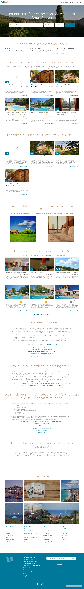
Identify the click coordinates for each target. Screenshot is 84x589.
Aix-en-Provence (10, 526)
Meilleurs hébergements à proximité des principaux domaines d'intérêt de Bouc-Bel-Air (42, 421)
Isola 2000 (65, 533)
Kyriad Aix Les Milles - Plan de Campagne (16, 272)
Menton (26, 528)
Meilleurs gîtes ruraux (42, 430)
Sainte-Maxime (10, 539)
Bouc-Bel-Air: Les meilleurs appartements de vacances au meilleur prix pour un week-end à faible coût (42, 383)
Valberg (8, 533)
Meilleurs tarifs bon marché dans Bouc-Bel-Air (42, 356)
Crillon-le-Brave (10, 535)
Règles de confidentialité (30, 561)
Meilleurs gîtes (42, 425)
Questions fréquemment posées (32, 565)
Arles (63, 531)
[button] (37, 584)
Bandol (64, 528)
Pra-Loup (64, 535)
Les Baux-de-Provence (30, 531)
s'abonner (72, 558)
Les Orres (64, 539)
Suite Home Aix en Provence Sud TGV (40, 112)
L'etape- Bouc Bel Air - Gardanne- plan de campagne (69, 272)
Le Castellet (9, 542)
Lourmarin (46, 539)
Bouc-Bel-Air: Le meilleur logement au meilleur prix (42, 381)
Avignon (64, 526)
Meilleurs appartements (42, 423)
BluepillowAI (26, 576)
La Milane (58, 156)
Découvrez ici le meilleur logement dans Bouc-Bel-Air (42, 344)
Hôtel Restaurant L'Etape (37, 272)
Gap (44, 537)
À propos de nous (28, 559)
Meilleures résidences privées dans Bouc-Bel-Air (42, 351)
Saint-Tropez (27, 526)
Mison (26, 539)
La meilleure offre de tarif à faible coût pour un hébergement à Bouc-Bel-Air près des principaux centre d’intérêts (42, 434)
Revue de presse (27, 567)
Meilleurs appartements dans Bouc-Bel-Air (42, 346)
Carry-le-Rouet (47, 542)
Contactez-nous (27, 574)
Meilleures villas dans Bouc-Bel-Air (42, 355)
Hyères (26, 542)
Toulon (8, 531)
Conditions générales (29, 563)
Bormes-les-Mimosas (68, 542)
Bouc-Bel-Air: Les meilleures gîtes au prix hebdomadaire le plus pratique (42, 385)
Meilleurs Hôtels (42, 427)
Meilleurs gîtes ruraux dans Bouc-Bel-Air (42, 353)
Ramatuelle (27, 544)
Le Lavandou (46, 531)
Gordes (45, 526)
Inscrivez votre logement (30, 557)
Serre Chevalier (28, 535)
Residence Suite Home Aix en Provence (40, 300)
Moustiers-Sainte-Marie (30, 537)
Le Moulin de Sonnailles (11, 84)
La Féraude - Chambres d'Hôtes (63, 84)
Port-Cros (46, 533)
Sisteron (64, 537)
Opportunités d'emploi (29, 572)
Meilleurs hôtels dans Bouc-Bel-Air (42, 349)
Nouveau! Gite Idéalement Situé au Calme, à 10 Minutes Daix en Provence (24, 112)
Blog (24, 569)
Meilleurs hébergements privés (42, 428)
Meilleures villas (42, 432)
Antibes (8, 528)
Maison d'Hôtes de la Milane (38, 84)
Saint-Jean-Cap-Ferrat (30, 533)
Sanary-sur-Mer (47, 535)
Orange (8, 537)
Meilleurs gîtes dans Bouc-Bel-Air (42, 348)
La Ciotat (45, 528)
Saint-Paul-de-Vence (11, 544)
